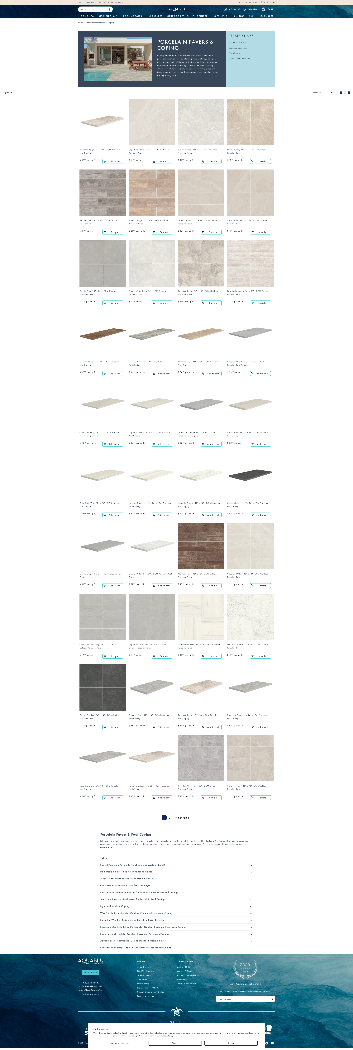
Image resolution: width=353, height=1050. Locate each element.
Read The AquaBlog (146, 971)
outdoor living (119, 841)
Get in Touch (91, 972)
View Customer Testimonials (245, 983)
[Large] (341, 92)
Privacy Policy (166, 1035)
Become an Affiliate (145, 996)
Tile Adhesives (235, 53)
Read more (106, 847)
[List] (349, 92)
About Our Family (145, 967)
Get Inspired (182, 979)
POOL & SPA (86, 16)
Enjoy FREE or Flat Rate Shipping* (112, 2)
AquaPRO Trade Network (188, 975)
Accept (175, 1043)
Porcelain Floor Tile (237, 42)
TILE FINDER (200, 16)
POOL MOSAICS (132, 16)
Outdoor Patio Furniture (239, 58)
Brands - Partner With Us (148, 988)
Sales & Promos (144, 975)
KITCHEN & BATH (109, 16)
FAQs (179, 988)
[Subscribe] (271, 999)
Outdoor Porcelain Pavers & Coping (99, 22)
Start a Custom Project (186, 983)
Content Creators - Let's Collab (150, 992)
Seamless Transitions (238, 48)
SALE (252, 16)
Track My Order (183, 967)
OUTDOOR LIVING (178, 16)
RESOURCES (267, 16)
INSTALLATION (220, 16)
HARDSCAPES (155, 16)
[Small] (345, 92)
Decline (231, 1043)
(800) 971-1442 (268, 2)
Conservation (143, 979)
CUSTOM (239, 16)
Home (80, 22)
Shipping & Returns (185, 971)
